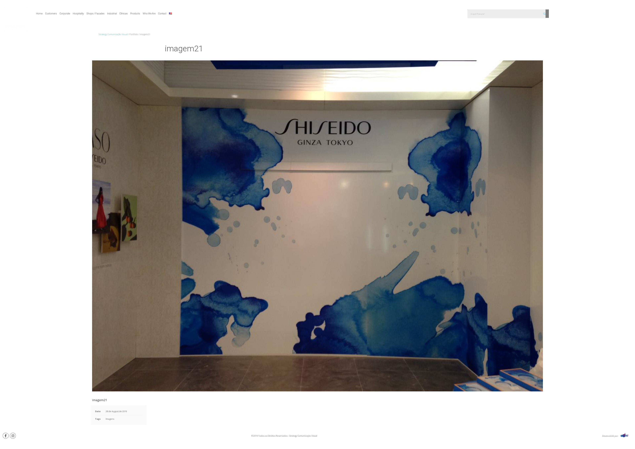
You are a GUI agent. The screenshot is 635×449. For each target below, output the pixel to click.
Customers (51, 13)
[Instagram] (13, 436)
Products (135, 13)
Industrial (112, 13)
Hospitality (78, 13)
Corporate (65, 13)
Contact (162, 13)
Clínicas (123, 13)
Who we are (149, 13)
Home (39, 13)
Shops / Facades (95, 13)
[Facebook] (6, 436)
